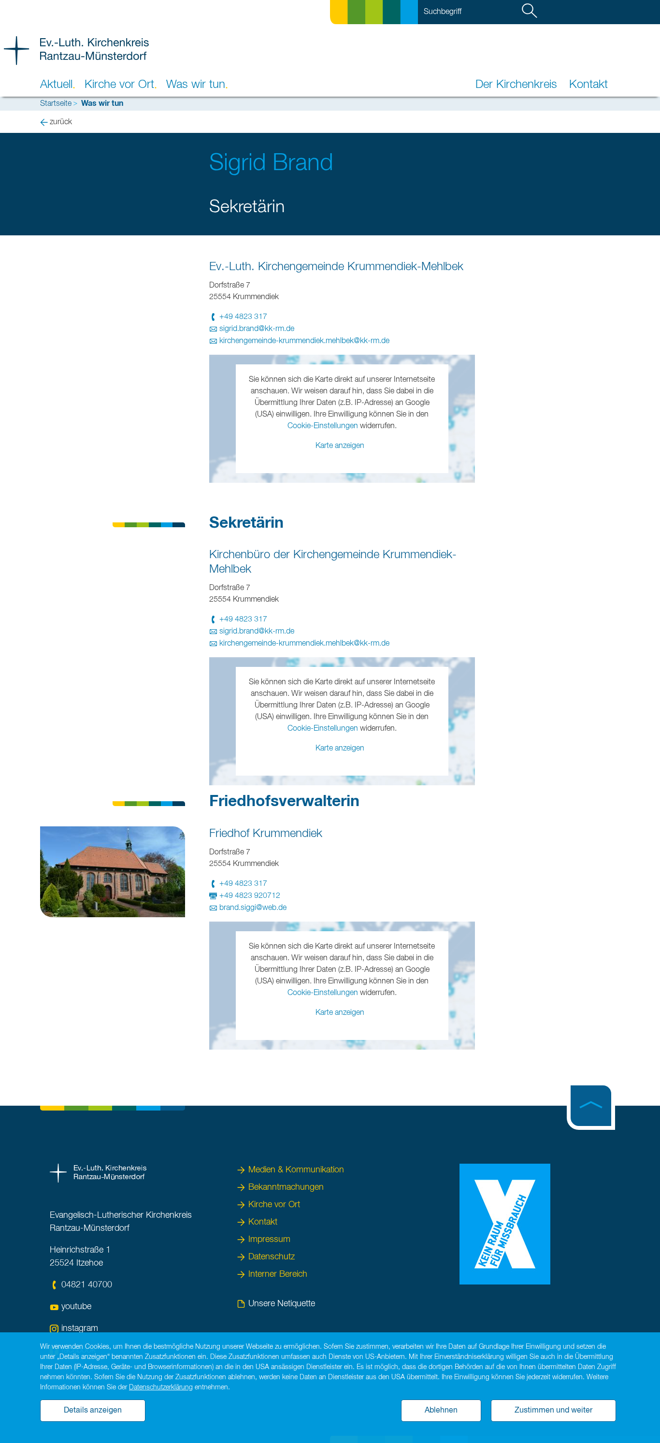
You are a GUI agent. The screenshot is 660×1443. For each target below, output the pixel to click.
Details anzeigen (93, 1410)
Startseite (56, 104)
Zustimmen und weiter (553, 1410)
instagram (79, 1328)
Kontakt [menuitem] (588, 84)
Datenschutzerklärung (161, 1387)
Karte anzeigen (340, 446)
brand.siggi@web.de (253, 908)
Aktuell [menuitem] (56, 84)
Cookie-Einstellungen (322, 426)
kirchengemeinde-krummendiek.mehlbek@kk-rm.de (304, 341)
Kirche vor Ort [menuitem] (119, 84)
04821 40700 (86, 1285)
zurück (61, 122)
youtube (76, 1306)
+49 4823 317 (243, 317)
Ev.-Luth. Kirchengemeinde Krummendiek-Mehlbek (336, 267)
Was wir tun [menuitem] (195, 84)
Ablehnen (441, 1410)
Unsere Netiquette (281, 1303)
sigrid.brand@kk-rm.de (256, 329)
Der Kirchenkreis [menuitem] (516, 84)
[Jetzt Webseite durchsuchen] (531, 12)
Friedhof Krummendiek (265, 833)
